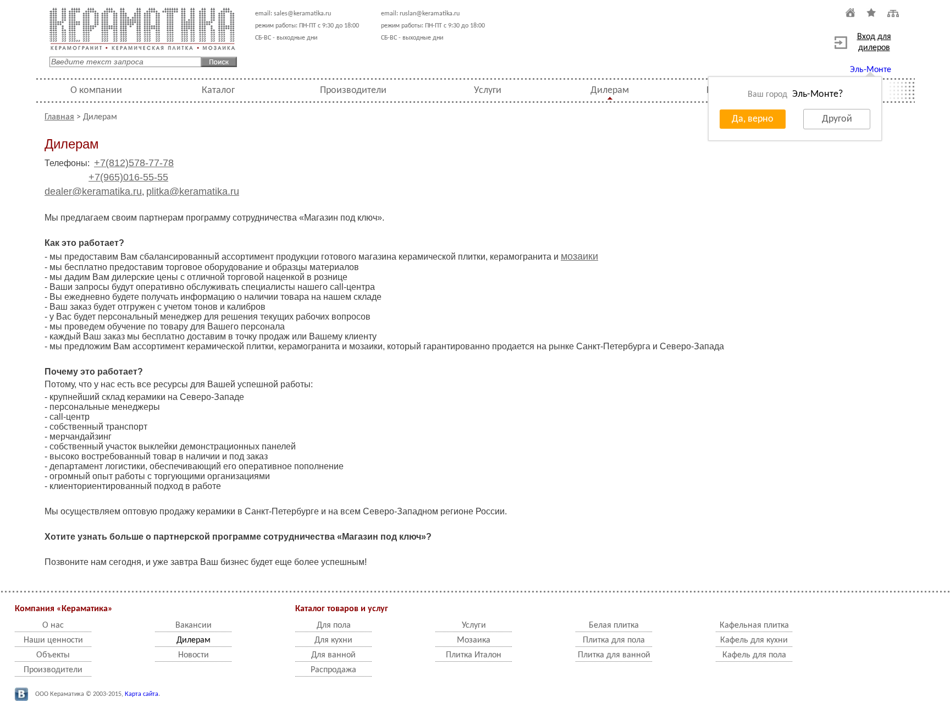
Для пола (334, 625)
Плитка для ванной (614, 655)
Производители (353, 90)
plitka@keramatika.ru (192, 191)
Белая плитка (614, 625)
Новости (193, 655)
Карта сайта (141, 694)
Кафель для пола (754, 655)
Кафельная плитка (754, 625)
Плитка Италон (473, 655)
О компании (96, 90)
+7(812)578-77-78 (134, 162)
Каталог (218, 90)
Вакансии (193, 625)
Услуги (487, 90)
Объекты (53, 655)
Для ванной (333, 655)
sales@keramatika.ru (302, 13)
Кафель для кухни (754, 640)
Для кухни (333, 640)
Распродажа (333, 670)
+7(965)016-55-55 (128, 177)
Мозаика (473, 640)
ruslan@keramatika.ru (430, 13)
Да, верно (753, 119)
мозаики (579, 256)
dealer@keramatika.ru (93, 191)
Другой (837, 119)
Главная (59, 117)
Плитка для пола (614, 640)
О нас (53, 625)
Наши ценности (53, 640)
